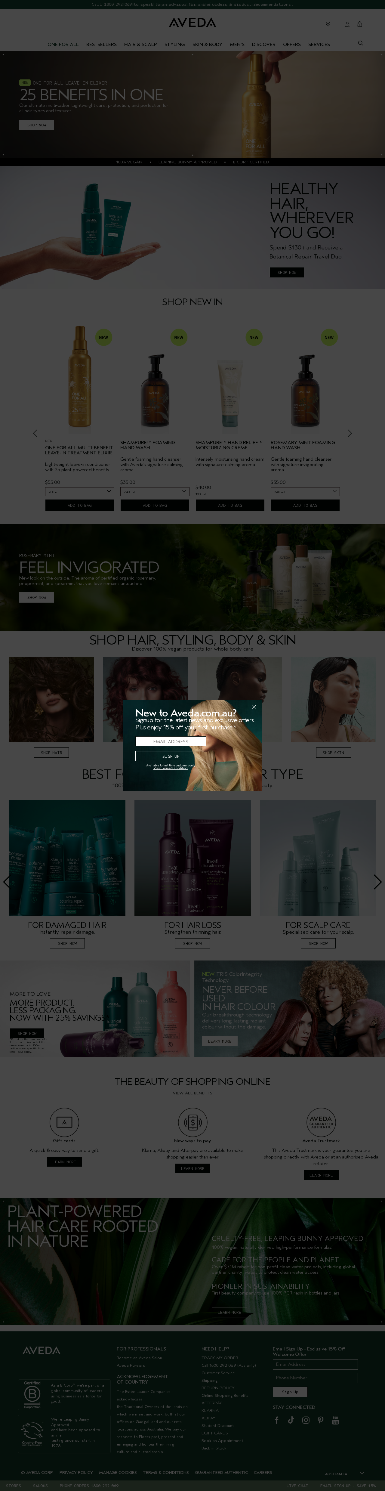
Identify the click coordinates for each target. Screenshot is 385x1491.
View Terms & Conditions (170, 768)
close (238, 707)
